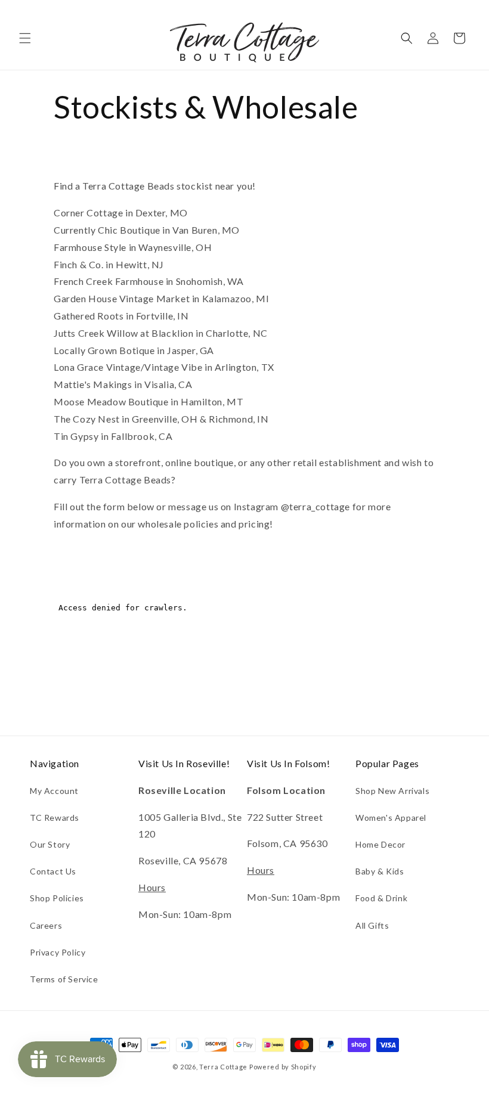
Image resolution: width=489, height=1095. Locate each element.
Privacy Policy (57, 952)
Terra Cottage (223, 1067)
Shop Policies (57, 898)
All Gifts (372, 925)
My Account (54, 791)
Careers (46, 925)
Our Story (50, 844)
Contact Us (53, 871)
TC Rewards (54, 817)
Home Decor (380, 844)
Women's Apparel (390, 817)
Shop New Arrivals (392, 791)
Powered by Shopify (283, 1067)
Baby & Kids (379, 871)
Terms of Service (64, 979)
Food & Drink (381, 898)
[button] (25, 38)
